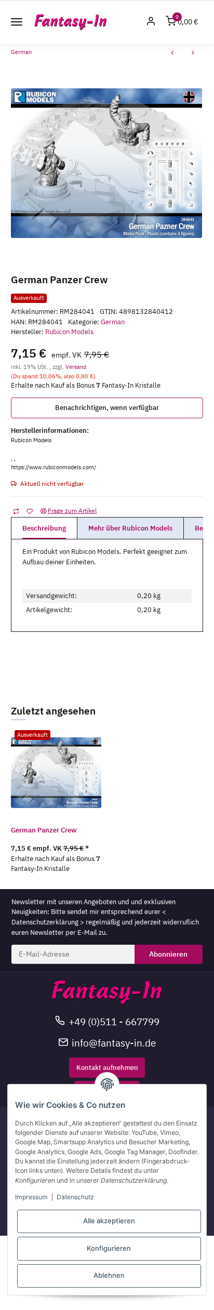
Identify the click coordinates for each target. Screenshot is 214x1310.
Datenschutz (75, 1197)
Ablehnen (109, 1275)
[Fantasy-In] (70, 22)
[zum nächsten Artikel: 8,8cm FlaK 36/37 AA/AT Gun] (193, 54)
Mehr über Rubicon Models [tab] (130, 528)
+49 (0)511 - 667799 (114, 1021)
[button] (151, 22)
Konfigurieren (109, 1248)
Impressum (31, 1197)
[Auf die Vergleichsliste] (16, 511)
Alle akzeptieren (109, 1220)
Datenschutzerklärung (44, 922)
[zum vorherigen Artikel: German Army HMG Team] (172, 54)
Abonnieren (168, 954)
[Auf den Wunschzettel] (29, 511)
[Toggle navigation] (16, 22)
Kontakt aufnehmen (107, 1067)
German (113, 321)
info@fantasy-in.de (114, 1042)
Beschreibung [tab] (44, 528)
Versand (75, 366)
